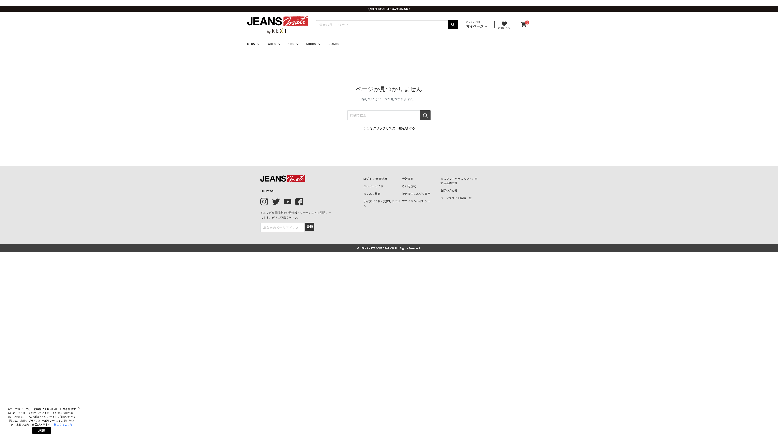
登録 (310, 226)
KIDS (291, 44)
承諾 (41, 430)
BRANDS (333, 44)
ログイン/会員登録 (375, 179)
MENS (251, 44)
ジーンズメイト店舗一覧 (455, 198)
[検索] (453, 24)
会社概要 (407, 179)
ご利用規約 (409, 186)
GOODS (311, 44)
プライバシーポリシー (416, 201)
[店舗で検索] (425, 115)
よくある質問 (371, 194)
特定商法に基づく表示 (416, 194)
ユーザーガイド (373, 186)
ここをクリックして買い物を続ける (389, 128)
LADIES (271, 44)
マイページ (475, 26)
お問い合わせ (448, 190)
